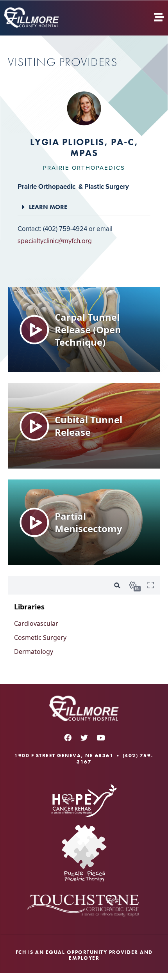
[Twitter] (84, 737)
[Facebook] (67, 737)
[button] (84, 207)
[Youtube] (100, 737)
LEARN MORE (48, 207)
